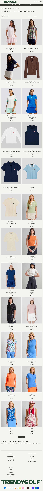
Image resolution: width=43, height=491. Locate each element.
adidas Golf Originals (11, 115)
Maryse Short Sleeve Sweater (32, 326)
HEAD (32, 221)
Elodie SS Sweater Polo (11, 292)
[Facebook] (11, 460)
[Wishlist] (36, 1)
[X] (13, 460)
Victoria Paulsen (31, 81)
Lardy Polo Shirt (11, 326)
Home (2, 8)
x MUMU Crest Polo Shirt (11, 48)
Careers (10, 470)
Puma (11, 46)
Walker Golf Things (32, 185)
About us (11, 467)
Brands (10, 469)
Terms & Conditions (11, 474)
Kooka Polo (32, 187)
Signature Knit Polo (32, 223)
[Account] (38, 1)
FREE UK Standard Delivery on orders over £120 (21, 4)
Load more (21, 436)
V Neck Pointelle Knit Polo (11, 257)
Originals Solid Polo (32, 117)
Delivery (32, 459)
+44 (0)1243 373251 (11, 458)
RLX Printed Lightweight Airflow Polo (31, 48)
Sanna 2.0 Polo (32, 395)
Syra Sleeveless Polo (32, 257)
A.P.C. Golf (32, 256)
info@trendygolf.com (11, 456)
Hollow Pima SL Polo (32, 361)
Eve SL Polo (11, 430)
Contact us (32, 458)
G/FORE (11, 150)
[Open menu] (2, 2)
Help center (32, 456)
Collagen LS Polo (11, 395)
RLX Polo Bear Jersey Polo (11, 82)
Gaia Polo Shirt (32, 292)
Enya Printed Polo (11, 361)
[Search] (34, 1)
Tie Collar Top (32, 430)
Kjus (11, 359)
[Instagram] (9, 460)
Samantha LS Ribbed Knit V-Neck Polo (32, 82)
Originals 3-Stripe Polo (11, 117)
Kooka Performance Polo (11, 223)
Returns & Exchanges (32, 461)
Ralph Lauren (32, 46)
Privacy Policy (11, 476)
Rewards (11, 472)
